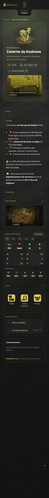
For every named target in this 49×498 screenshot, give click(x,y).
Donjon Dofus (13, 48)
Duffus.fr (12, 4)
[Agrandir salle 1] (24, 215)
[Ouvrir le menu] (24, 4)
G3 (20, 239)
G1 (7, 239)
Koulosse (38, 234)
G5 (32, 239)
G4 (26, 239)
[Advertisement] (24, 480)
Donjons (6, 19)
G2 (14, 239)
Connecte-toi (12, 358)
